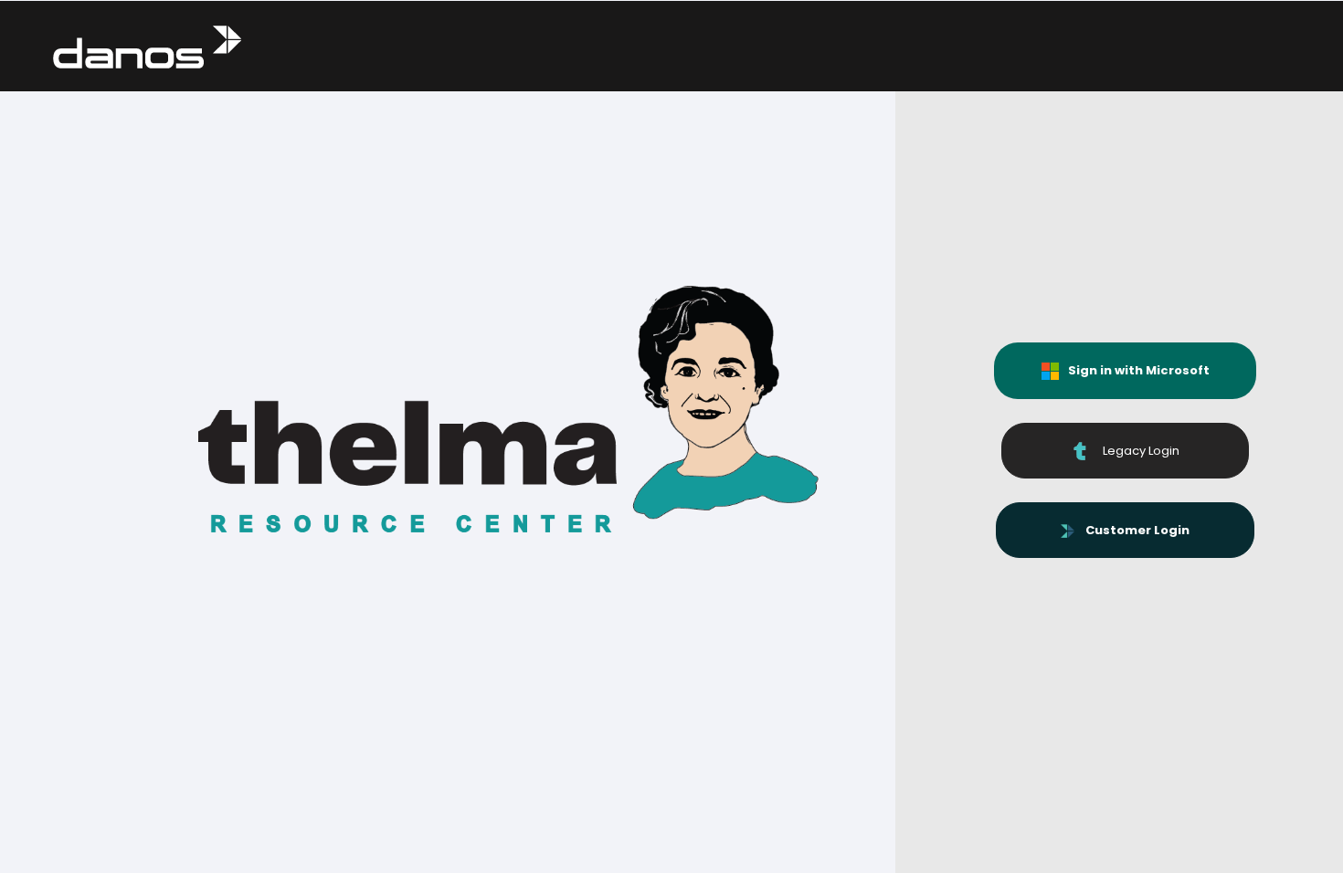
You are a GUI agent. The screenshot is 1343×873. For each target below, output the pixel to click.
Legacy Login (1134, 450)
